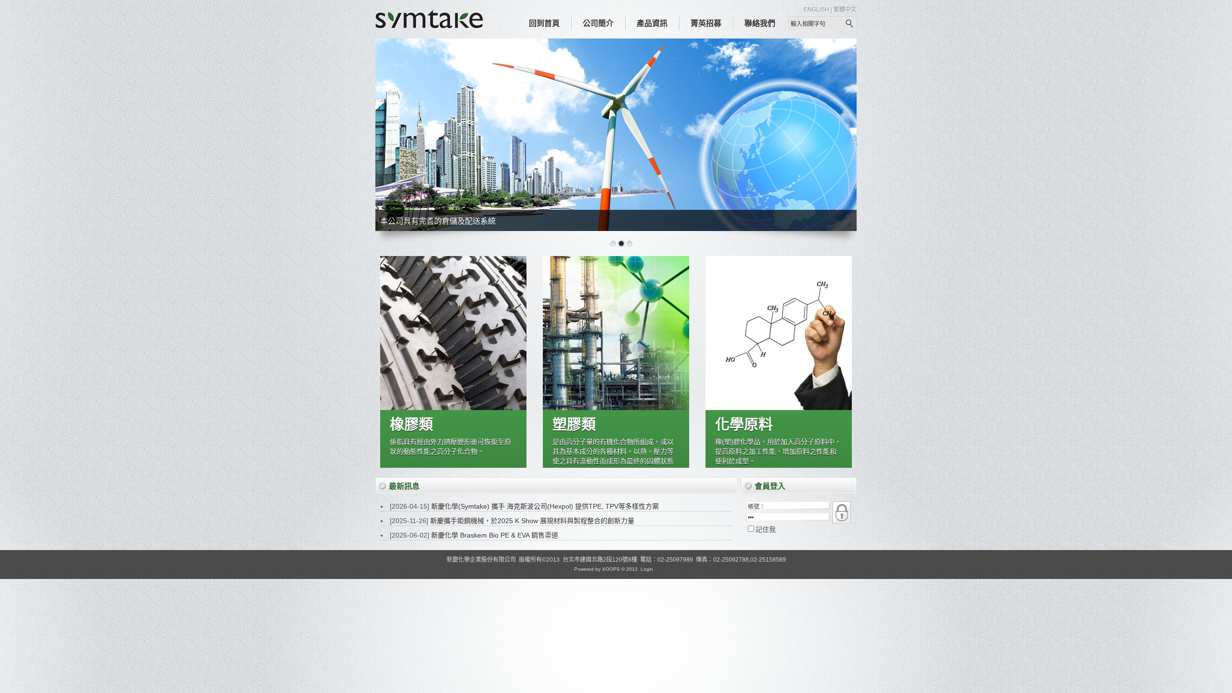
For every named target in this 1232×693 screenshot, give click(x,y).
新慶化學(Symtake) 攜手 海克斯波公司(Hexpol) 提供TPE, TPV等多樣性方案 (545, 506)
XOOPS (611, 569)
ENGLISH (816, 9)
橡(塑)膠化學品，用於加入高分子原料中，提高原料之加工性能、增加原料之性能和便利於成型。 (778, 451)
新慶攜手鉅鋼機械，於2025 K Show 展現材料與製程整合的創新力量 (532, 521)
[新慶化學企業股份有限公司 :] (429, 26)
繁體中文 (845, 9)
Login (647, 569)
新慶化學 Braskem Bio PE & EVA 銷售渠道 (494, 535)
